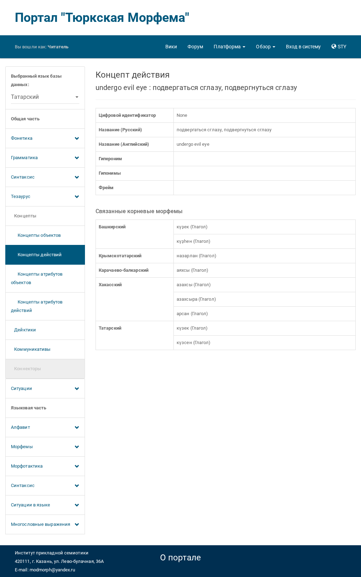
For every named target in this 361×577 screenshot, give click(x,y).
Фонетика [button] (21, 138)
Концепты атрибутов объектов (36, 278)
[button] (229, 46)
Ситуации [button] (21, 388)
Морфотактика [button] (27, 466)
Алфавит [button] (20, 427)
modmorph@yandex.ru (52, 569)
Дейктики (23, 329)
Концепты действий (36, 254)
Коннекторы (26, 368)
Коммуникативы (31, 349)
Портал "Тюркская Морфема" (102, 17)
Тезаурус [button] (20, 196)
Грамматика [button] (24, 157)
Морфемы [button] (22, 446)
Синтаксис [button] (23, 177)
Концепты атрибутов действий (36, 306)
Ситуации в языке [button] (30, 504)
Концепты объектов (36, 235)
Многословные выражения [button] (40, 524)
